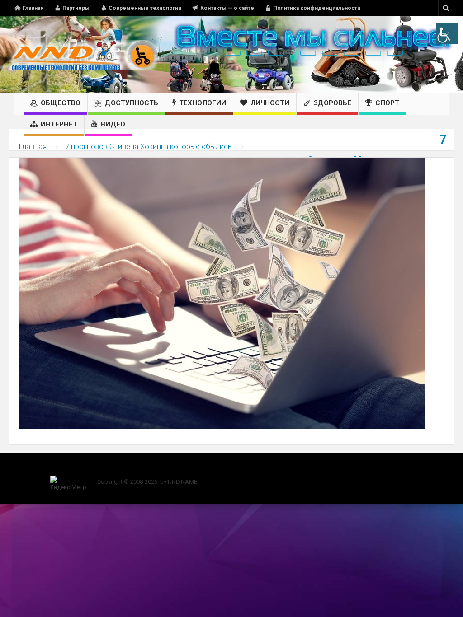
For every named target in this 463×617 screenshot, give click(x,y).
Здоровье (332, 103)
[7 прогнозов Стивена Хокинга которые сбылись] (222, 292)
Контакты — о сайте (227, 8)
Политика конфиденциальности (316, 8)
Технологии (202, 103)
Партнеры (76, 8)
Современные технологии (145, 8)
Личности (269, 103)
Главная (33, 8)
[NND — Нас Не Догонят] (83, 54)
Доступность (131, 103)
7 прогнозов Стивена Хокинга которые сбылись (148, 146)
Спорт (387, 103)
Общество (60, 103)
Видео (113, 124)
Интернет (59, 124)
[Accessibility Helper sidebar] (447, 33)
